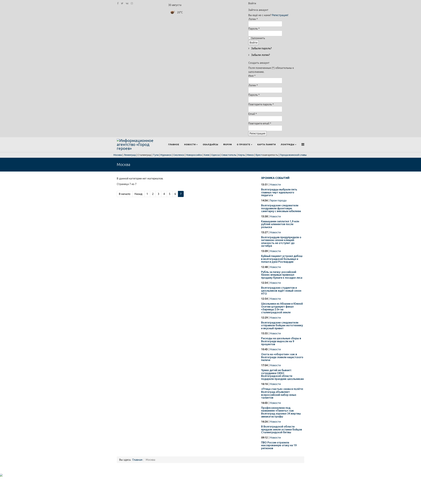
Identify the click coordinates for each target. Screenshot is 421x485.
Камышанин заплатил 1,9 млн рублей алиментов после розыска (280, 224)
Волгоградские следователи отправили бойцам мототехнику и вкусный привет (282, 325)
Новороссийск (194, 154)
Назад (138, 193)
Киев (206, 154)
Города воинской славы (293, 154)
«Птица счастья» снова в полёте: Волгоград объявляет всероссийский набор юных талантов (282, 393)
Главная (137, 459)
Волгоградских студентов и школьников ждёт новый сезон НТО (281, 290)
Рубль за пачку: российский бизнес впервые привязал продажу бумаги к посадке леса (281, 274)
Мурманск (165, 154)
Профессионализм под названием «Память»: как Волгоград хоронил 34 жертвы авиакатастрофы (281, 412)
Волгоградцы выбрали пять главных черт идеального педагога (279, 192)
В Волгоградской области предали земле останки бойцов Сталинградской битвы (281, 429)
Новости (190, 144)
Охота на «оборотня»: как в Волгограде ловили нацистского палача (282, 357)
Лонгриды (287, 144)
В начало (124, 193)
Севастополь (228, 154)
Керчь (241, 154)
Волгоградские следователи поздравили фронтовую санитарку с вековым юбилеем (281, 208)
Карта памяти (266, 144)
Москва (117, 154)
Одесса (215, 154)
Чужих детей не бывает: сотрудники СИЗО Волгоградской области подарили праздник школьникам (282, 374)
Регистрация (257, 133)
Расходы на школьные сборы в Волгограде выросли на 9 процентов (281, 341)
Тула (156, 154)
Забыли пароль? (261, 48)
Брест (259, 154)
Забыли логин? (260, 54)
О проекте (243, 144)
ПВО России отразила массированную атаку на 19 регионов (279, 445)
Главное (173, 144)
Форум (227, 144)
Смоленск (178, 154)
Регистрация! (280, 15)
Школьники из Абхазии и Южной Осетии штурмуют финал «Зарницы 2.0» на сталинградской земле (282, 308)
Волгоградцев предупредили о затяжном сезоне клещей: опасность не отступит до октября (281, 241)
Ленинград (130, 154)
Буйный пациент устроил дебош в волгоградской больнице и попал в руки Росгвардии (281, 258)
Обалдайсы (210, 144)
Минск (250, 154)
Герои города (278, 200)
